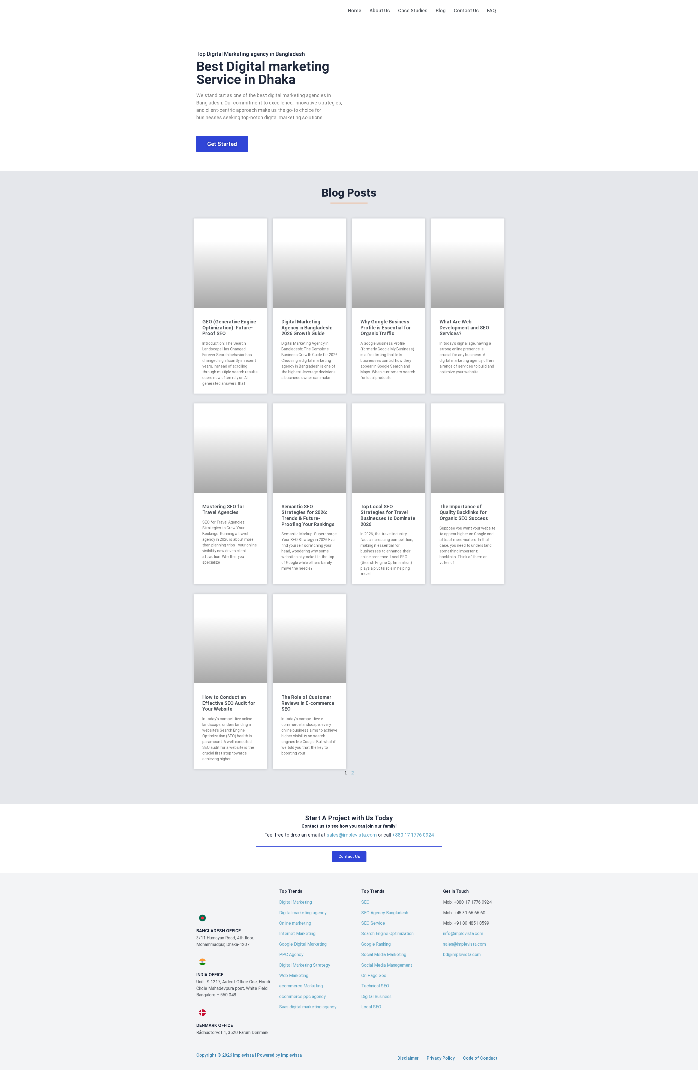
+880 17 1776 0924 (413, 835)
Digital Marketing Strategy (304, 965)
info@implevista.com (463, 933)
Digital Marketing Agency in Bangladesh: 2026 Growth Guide (306, 327)
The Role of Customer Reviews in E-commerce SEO (307, 703)
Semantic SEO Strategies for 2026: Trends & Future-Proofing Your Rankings (308, 515)
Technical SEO (375, 985)
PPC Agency (291, 954)
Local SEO (371, 1006)
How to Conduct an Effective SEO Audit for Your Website (228, 703)
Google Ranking (376, 944)
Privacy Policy (441, 1058)
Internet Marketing (297, 933)
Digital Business (376, 996)
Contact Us (466, 10)
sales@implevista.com (352, 835)
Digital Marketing (295, 902)
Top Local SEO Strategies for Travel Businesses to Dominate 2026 (387, 515)
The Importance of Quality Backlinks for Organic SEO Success (464, 512)
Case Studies (413, 10)
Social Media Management (386, 965)
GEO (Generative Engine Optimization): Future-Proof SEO (229, 327)
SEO (365, 902)
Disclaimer (408, 1058)
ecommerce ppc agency (302, 996)
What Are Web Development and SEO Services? (464, 327)
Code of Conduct (480, 1058)
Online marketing (295, 923)
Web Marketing (293, 975)
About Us (379, 10)
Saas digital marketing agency (307, 1006)
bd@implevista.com (462, 954)
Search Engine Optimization (387, 933)
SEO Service (373, 923)
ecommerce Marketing (301, 985)
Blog (441, 10)
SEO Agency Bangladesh (384, 912)
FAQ (491, 10)
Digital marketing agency (303, 912)
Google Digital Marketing (303, 944)
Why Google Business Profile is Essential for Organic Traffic (385, 327)
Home (354, 10)
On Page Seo (373, 975)
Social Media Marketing (383, 954)
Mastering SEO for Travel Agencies (223, 509)
